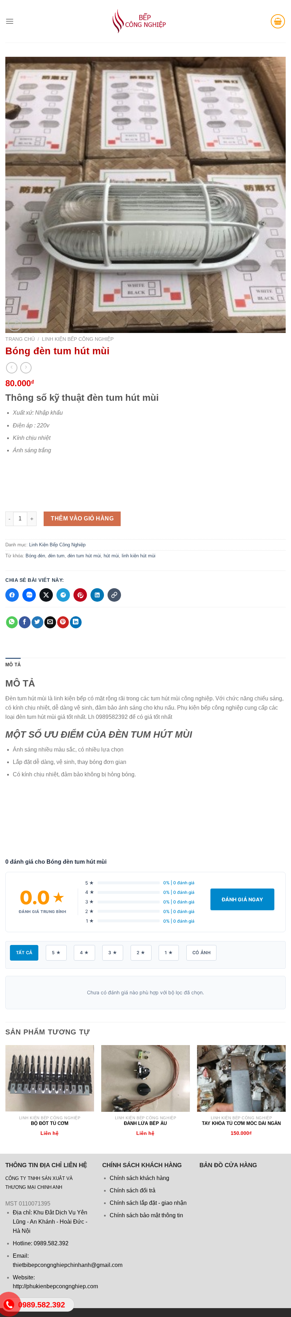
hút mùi (111, 555)
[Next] (285, 1098)
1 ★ (169, 952)
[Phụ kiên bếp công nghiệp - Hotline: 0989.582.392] (132, 21)
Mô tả (13, 664)
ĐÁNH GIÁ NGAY (242, 899)
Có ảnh (201, 952)
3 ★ (112, 952)
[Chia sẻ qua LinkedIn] (97, 595)
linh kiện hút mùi (138, 555)
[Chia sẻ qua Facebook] (12, 595)
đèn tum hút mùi (84, 555)
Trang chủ (20, 339)
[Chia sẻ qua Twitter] (46, 595)
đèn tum (56, 555)
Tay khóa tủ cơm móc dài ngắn (241, 1123)
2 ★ (141, 952)
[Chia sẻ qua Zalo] (29, 595)
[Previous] (5, 1098)
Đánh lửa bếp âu (145, 1123)
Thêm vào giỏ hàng (82, 518)
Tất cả (24, 952)
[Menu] (9, 21)
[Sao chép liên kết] (114, 595)
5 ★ (56, 952)
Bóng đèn (35, 555)
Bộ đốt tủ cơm (49, 1123)
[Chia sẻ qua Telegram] (63, 595)
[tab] (13, 665)
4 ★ (84, 952)
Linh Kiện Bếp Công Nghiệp (78, 339)
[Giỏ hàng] (278, 21)
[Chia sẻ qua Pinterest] (80, 595)
